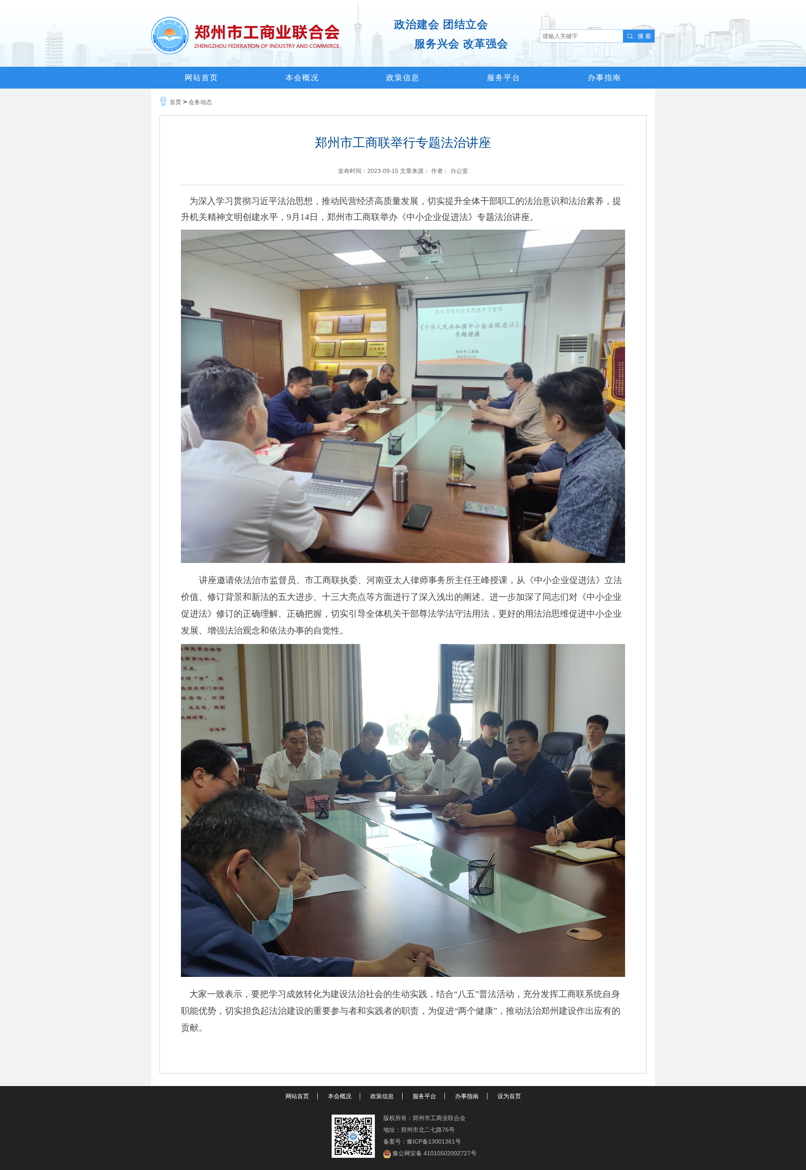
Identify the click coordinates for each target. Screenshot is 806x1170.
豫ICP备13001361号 (434, 1141)
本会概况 (302, 77)
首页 (175, 102)
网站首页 (201, 77)
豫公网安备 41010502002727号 (434, 1153)
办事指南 (604, 77)
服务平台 (504, 77)
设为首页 (509, 1096)
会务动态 (200, 102)
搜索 (645, 36)
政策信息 (403, 77)
